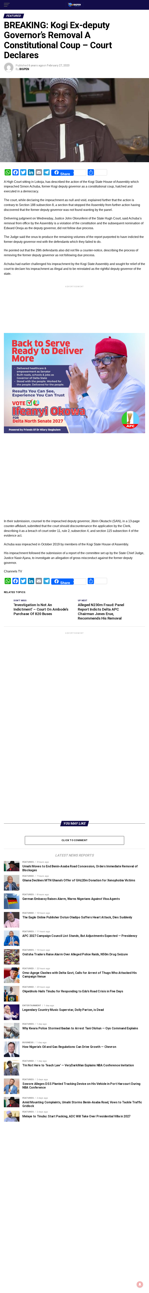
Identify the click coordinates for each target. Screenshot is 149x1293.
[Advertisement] (74, 443)
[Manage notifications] (140, 1284)
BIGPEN (24, 69)
